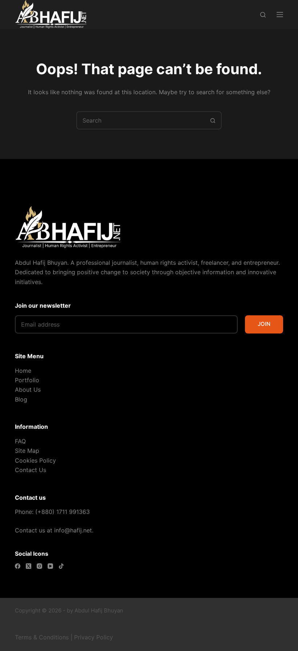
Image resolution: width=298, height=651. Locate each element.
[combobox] (140, 120)
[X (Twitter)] (28, 566)
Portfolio (27, 380)
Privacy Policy (93, 637)
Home (23, 370)
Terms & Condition (40, 637)
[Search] (263, 14)
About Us (28, 389)
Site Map (27, 450)
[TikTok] (61, 566)
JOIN (264, 323)
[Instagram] (39, 566)
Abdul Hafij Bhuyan (98, 610)
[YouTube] (50, 566)
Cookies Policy (35, 460)
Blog (21, 399)
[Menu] (280, 14)
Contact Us (30, 470)
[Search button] (212, 120)
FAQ (20, 441)
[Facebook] (17, 566)
